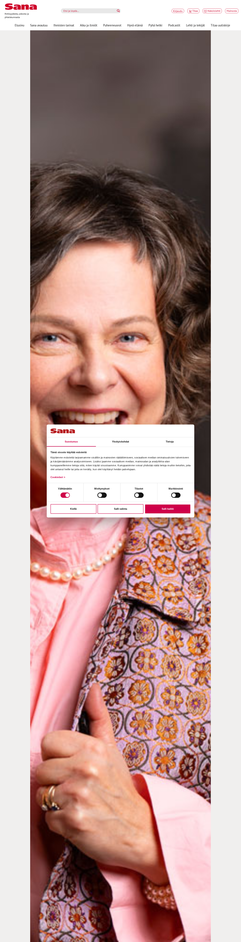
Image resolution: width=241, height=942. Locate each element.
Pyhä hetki (155, 25)
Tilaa (195, 10)
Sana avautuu (39, 25)
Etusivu (19, 25)
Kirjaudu (178, 11)
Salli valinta (120, 508)
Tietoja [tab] (170, 441)
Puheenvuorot (112, 25)
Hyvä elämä (135, 25)
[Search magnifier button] (118, 11)
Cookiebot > (57, 477)
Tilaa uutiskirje (220, 25)
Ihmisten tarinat (63, 25)
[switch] (102, 495)
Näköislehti (214, 10)
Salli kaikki (168, 508)
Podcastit (174, 25)
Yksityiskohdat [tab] (120, 441)
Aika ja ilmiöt (88, 25)
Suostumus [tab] (71, 441)
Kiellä (73, 508)
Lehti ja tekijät (195, 25)
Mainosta (232, 10)
